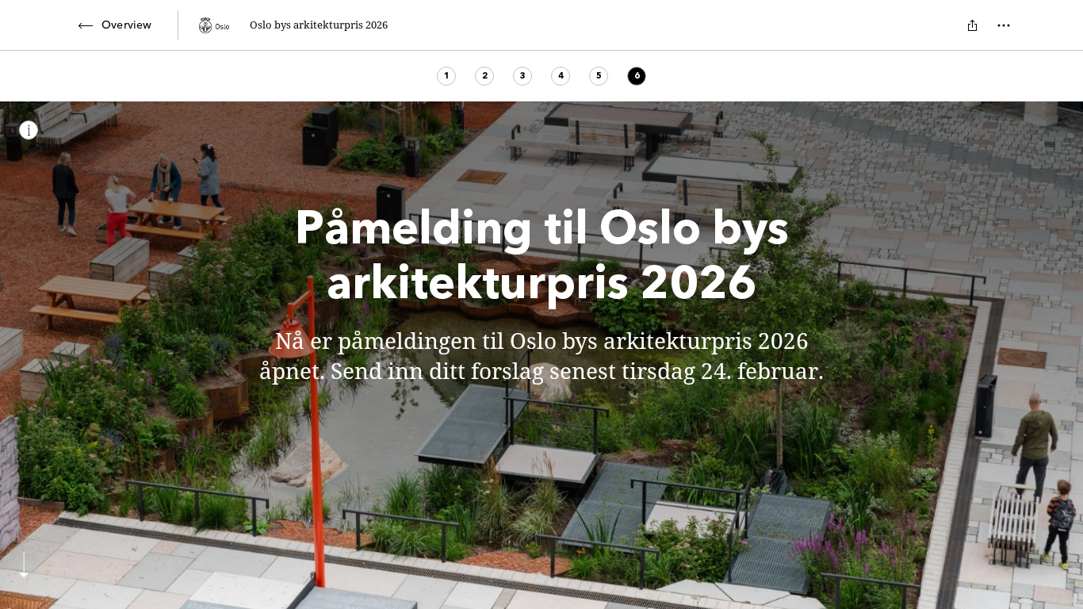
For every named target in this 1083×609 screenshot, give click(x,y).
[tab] (446, 76)
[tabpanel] (541, 355)
